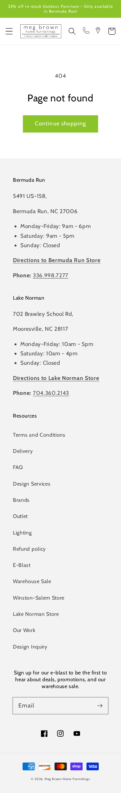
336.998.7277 (50, 275)
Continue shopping (60, 123)
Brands (21, 500)
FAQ (18, 467)
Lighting (22, 532)
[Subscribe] (100, 705)
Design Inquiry (30, 646)
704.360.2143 (51, 392)
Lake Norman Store (36, 614)
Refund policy (29, 549)
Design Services (31, 483)
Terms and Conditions (39, 434)
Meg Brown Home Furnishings (67, 779)
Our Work (24, 630)
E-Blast (22, 565)
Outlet (20, 516)
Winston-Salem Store (39, 597)
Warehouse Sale (32, 581)
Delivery (23, 451)
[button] (9, 31)
